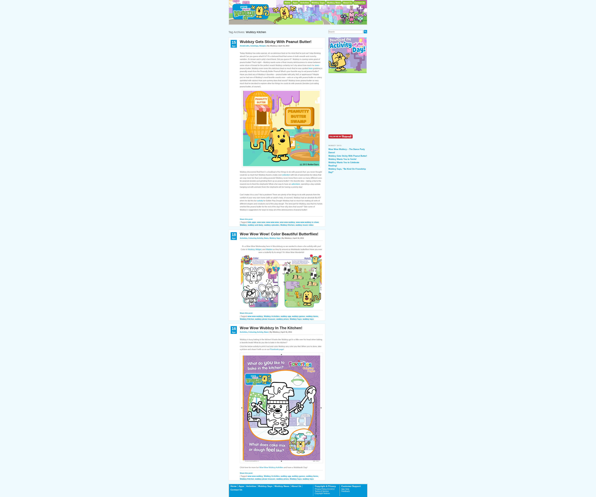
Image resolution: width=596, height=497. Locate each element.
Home (287, 3)
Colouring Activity (255, 238)
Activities (304, 3)
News (266, 238)
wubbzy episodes (271, 225)
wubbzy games (298, 316)
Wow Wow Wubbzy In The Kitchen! (271, 328)
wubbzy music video (304, 225)
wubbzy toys (308, 319)
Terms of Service (322, 491)
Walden (269, 249)
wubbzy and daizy (255, 225)
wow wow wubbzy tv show (307, 222)
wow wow (261, 222)
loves (317, 65)
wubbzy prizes (282, 319)
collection (286, 175)
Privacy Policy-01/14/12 (325, 489)
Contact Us (359, 3)
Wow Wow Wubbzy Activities (271, 467)
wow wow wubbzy (287, 222)
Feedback (345, 491)
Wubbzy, (251, 249)
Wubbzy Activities (272, 316)
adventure (295, 184)
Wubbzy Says (318, 3)
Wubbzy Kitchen (287, 225)
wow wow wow (272, 222)
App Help (345, 489)
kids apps (252, 222)
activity (260, 201)
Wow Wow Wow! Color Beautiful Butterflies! (279, 234)
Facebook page (276, 349)
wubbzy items (312, 316)
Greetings (254, 46)
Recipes (262, 46)
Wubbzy (243, 225)
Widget (258, 249)
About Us (347, 3)
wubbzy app (286, 316)
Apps (295, 3)
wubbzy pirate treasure (265, 319)
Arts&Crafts (244, 46)
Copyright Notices (322, 493)
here (311, 68)
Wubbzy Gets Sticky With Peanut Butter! (276, 42)
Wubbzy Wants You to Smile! (342, 159)
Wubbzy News (334, 3)
